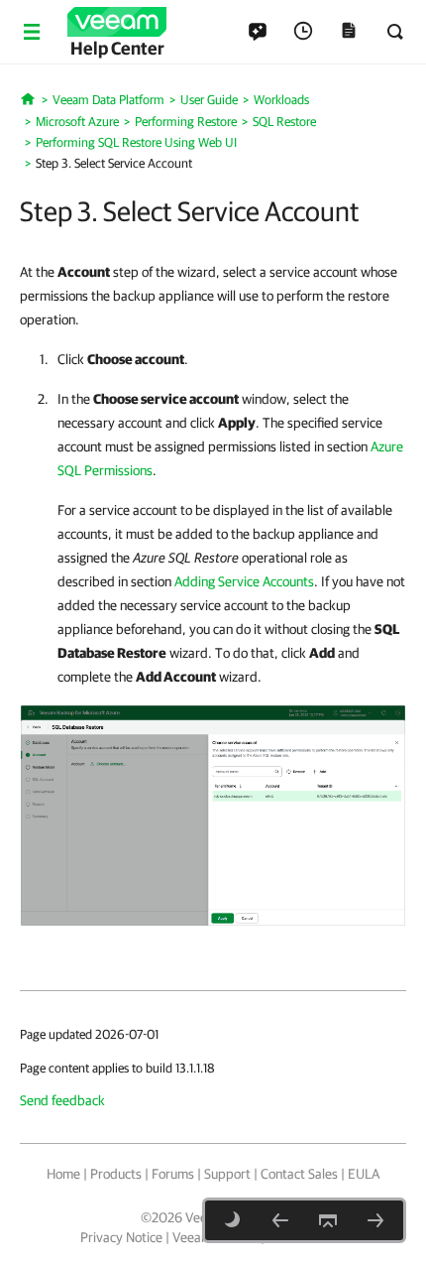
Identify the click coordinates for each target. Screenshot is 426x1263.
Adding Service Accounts (244, 581)
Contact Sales (299, 1174)
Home (63, 1174)
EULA (363, 1174)
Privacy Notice (121, 1237)
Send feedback (62, 1100)
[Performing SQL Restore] (213, 814)
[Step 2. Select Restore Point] (280, 1220)
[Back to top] (328, 1220)
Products (116, 1174)
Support (227, 1174)
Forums (173, 1174)
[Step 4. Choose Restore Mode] (375, 1220)
